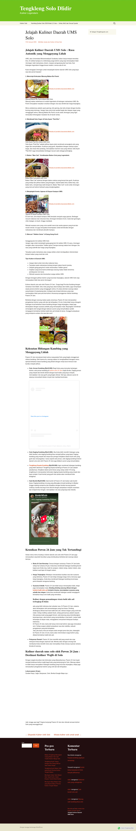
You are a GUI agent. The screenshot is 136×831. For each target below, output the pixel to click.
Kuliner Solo (23, 23)
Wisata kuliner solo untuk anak (67, 735)
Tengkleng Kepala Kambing (39, 465)
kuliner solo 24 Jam (55, 370)
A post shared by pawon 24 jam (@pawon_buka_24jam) (54, 446)
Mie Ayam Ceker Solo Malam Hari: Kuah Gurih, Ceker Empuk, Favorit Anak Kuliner (53, 777)
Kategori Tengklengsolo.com (100, 32)
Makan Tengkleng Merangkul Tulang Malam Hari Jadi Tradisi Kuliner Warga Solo (53, 756)
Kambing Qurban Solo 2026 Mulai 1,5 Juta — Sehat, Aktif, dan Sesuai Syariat (54, 23)
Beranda (70, 808)
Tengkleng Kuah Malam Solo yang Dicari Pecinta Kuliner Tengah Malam (53, 770)
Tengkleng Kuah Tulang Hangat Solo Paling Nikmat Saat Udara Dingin (52, 763)
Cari (23, 742)
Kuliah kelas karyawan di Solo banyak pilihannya (76, 770)
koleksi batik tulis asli (40, 590)
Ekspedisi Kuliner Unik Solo (37, 735)
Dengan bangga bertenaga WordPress (31, 827)
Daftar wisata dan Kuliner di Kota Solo (51, 42)
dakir (69, 779)
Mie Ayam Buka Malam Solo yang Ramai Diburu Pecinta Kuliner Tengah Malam (53, 783)
